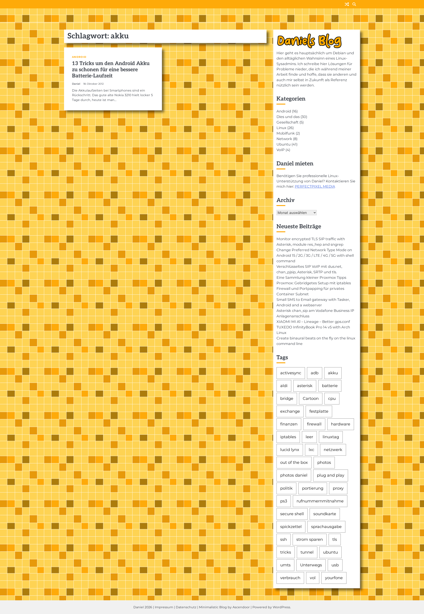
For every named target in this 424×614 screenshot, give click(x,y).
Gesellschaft (287, 122)
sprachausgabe (326, 526)
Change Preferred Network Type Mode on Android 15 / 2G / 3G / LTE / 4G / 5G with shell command (315, 255)
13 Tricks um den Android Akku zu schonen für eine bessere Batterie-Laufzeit (111, 69)
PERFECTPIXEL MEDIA (315, 186)
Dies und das (288, 116)
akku (333, 373)
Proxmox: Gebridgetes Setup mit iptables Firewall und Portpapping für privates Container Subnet (313, 288)
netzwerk (333, 449)
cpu (332, 398)
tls (334, 539)
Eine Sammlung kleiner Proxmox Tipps (311, 277)
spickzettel (291, 526)
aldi (284, 385)
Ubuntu (283, 144)
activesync (290, 373)
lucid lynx (289, 449)
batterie (330, 385)
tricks (285, 552)
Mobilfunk (285, 133)
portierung (312, 488)
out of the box (294, 462)
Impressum (164, 607)
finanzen (288, 424)
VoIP (280, 150)
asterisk (304, 385)
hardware (340, 424)
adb (314, 373)
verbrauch (290, 577)
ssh (283, 539)
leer (309, 436)
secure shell (292, 513)
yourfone (334, 577)
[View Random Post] (347, 4)
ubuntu (330, 552)
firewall (314, 424)
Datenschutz (186, 607)
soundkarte (324, 513)
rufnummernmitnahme (320, 501)
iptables (288, 436)
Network (284, 139)
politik (286, 488)
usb (335, 565)
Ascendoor (241, 607)
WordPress (281, 607)
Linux (281, 127)
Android (79, 56)
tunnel (307, 552)
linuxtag (331, 436)
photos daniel (293, 475)
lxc (311, 449)
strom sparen (309, 539)
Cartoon (311, 398)
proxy (338, 488)
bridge (286, 398)
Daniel (76, 83)
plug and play (330, 475)
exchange (290, 411)
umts (285, 565)
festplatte (318, 411)
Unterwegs (311, 565)
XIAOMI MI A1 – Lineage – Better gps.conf (313, 321)
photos (324, 462)
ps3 (283, 501)
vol (313, 577)
